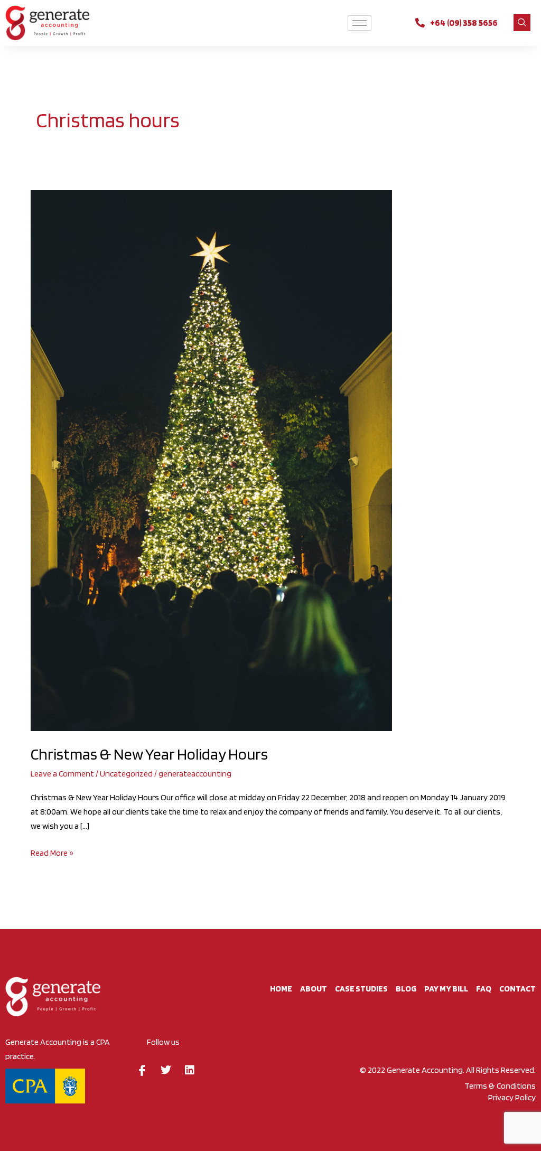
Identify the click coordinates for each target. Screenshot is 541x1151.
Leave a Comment (62, 774)
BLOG (406, 989)
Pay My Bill (446, 989)
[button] (522, 22)
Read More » (52, 852)
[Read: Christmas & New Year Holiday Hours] (211, 460)
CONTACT (517, 989)
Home (281, 989)
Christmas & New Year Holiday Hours (149, 753)
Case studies (361, 989)
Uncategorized (126, 774)
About (313, 989)
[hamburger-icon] (359, 23)
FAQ (483, 989)
